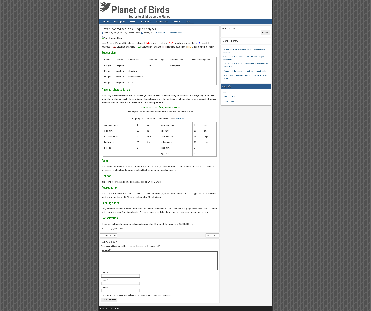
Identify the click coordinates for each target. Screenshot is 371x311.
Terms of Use (228, 101)
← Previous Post (108, 235)
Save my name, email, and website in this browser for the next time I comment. (138, 295)
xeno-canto (181, 118)
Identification (162, 21)
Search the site (228, 28)
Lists (188, 21)
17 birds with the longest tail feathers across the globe (245, 71)
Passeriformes (176, 33)
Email (105, 280)
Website (105, 287)
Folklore (176, 21)
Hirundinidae (163, 33)
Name (105, 273)
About (225, 92)
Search (265, 33)
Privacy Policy (229, 96)
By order (145, 21)
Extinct (133, 21)
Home (106, 21)
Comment (106, 250)
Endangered (119, 21)
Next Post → (212, 235)
